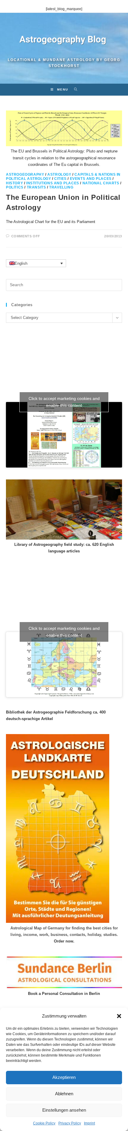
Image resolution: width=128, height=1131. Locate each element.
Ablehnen (64, 1093)
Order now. (64, 941)
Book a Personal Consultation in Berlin (64, 993)
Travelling (61, 187)
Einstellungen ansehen (64, 1110)
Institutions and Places (52, 183)
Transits (36, 187)
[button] (119, 1016)
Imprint (89, 1123)
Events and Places (91, 179)
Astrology (59, 174)
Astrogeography (25, 174)
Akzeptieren (64, 1077)
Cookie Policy (44, 1123)
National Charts (100, 183)
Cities (60, 179)
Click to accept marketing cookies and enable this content (64, 402)
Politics (15, 187)
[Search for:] (74, 89)
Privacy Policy (69, 1123)
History (14, 183)
